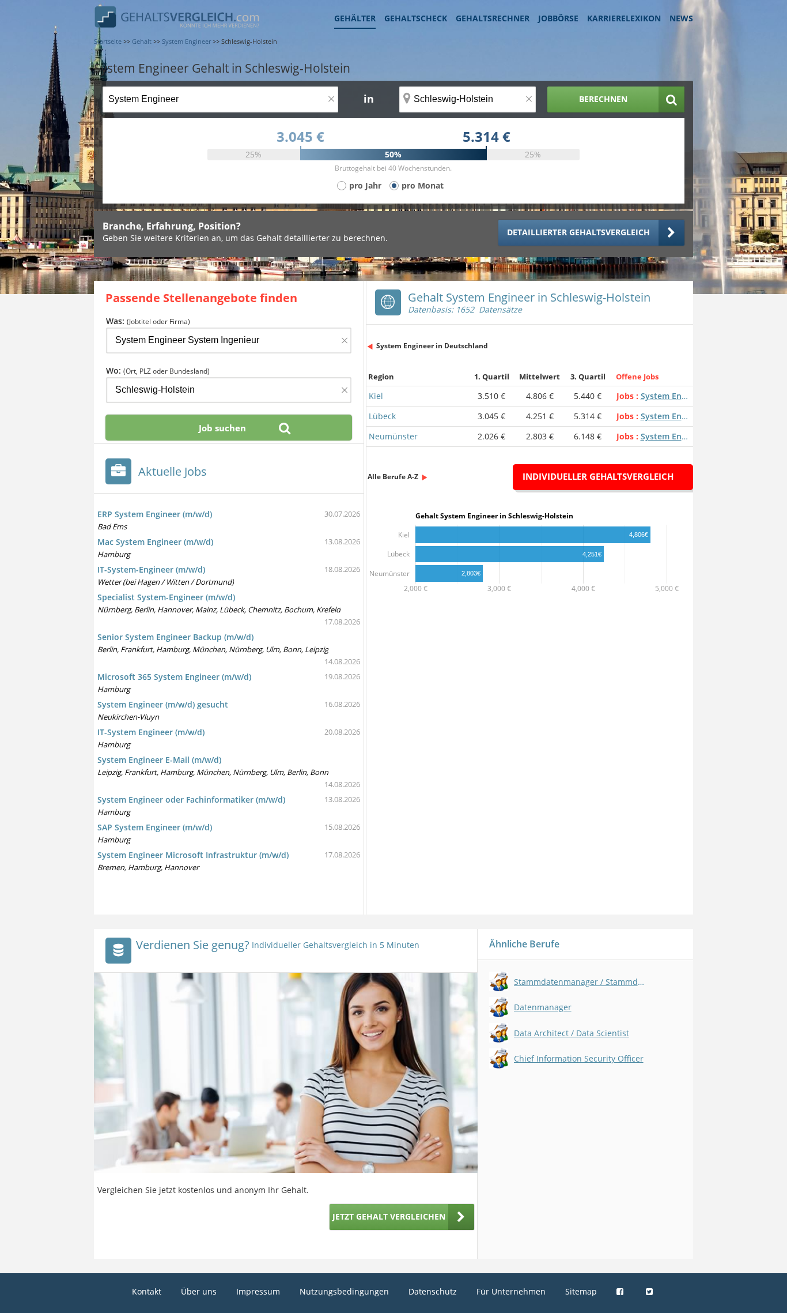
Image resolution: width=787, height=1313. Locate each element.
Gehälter (355, 18)
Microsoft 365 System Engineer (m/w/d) (174, 676)
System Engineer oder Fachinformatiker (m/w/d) (191, 799)
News (681, 18)
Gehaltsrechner (492, 18)
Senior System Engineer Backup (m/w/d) (175, 636)
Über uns (199, 1291)
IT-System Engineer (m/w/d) (151, 732)
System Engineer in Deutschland (432, 346)
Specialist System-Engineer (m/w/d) (166, 597)
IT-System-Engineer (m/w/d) (151, 569)
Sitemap (581, 1291)
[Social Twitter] (651, 1291)
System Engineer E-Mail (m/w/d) (159, 759)
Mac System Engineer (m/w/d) (155, 541)
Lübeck (382, 416)
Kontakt (146, 1291)
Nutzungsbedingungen (344, 1291)
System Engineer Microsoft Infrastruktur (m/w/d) (193, 854)
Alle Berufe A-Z (393, 476)
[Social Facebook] (621, 1291)
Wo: (158, 370)
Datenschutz (432, 1291)
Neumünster (393, 436)
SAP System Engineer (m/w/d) (154, 827)
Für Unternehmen (511, 1291)
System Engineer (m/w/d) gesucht (162, 704)
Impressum (258, 1291)
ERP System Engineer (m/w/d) (154, 514)
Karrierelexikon (624, 18)
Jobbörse (558, 18)
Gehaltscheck (415, 18)
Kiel (376, 395)
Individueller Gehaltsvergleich (598, 476)
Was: (148, 320)
